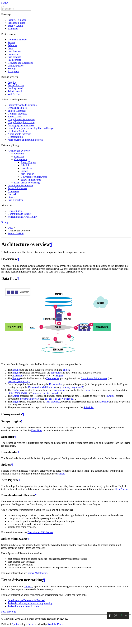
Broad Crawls (15, 116)
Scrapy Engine (28, 162)
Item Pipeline (14, 57)
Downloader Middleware (20, 185)
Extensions (13, 191)
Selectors (12, 45)
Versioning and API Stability (22, 216)
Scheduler (26, 165)
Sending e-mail (15, 88)
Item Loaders (14, 51)
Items (10, 48)
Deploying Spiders (17, 131)
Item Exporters (15, 200)
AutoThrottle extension (19, 134)
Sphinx (15, 624)
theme (31, 624)
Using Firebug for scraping (21, 122)
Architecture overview (19, 150)
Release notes (15, 211)
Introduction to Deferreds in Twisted (26, 600)
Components (20, 159)
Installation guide (16, 22)
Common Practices (17, 113)
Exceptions (13, 71)
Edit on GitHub (16, 233)
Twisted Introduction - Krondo (23, 606)
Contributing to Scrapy (19, 213)
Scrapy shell (14, 54)
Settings (12, 68)
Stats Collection (16, 85)
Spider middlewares (31, 179)
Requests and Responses (20, 62)
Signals (11, 197)
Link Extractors (16, 65)
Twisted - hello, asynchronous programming (30, 603)
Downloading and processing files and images (31, 128)
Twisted (28, 586)
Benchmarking (15, 136)
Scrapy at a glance (17, 20)
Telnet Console (15, 91)
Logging (12, 82)
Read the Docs (54, 624)
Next (4, 611)
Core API (12, 194)
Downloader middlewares (34, 176)
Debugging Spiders (17, 107)
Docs (10, 227)
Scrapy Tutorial (15, 25)
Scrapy (4, 2)
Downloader (27, 168)
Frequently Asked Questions (22, 105)
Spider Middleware (17, 188)
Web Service (14, 94)
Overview (19, 153)
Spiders (11, 42)
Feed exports (14, 59)
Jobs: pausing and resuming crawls (25, 139)
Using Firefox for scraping (21, 119)
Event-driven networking (27, 182)
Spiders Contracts (17, 110)
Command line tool (17, 39)
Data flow (19, 156)
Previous (11, 611)
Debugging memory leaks (21, 125)
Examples (13, 28)
